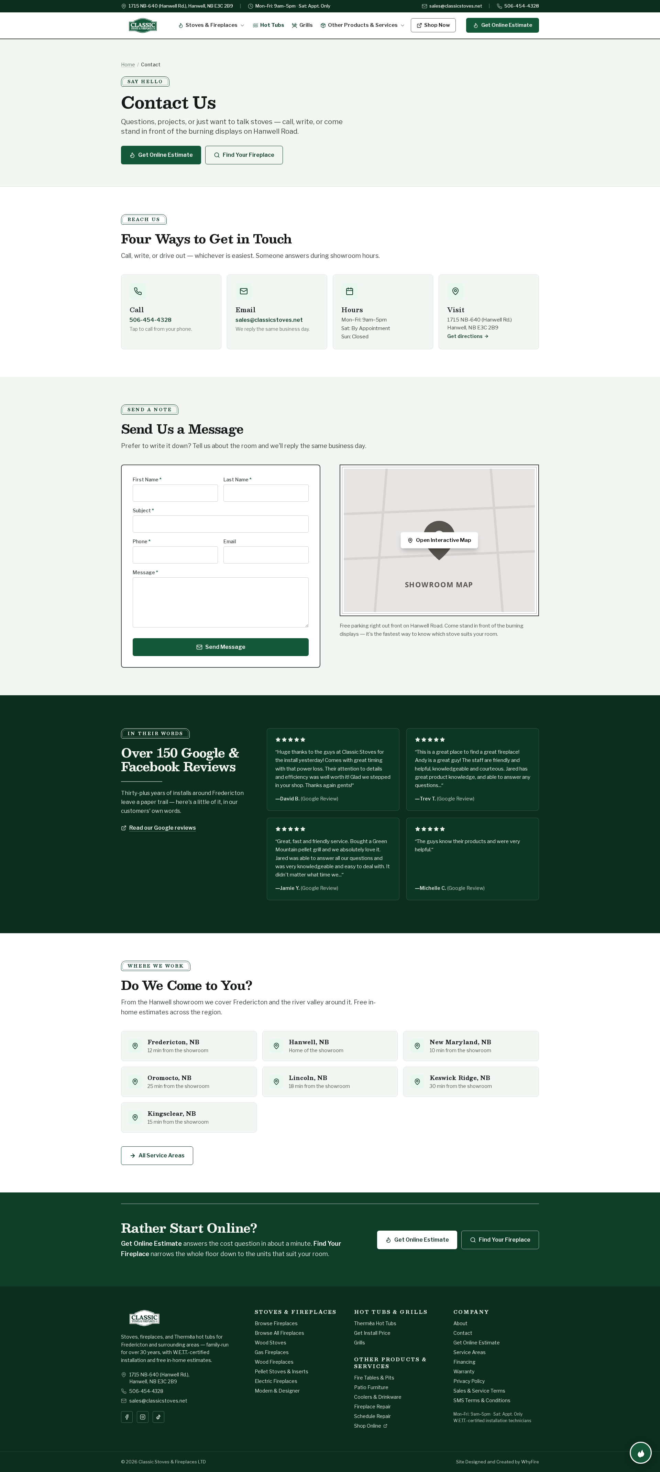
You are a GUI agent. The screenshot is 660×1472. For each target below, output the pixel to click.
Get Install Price (372, 1333)
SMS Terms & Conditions (481, 1400)
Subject (143, 510)
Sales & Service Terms (479, 1391)
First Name (147, 479)
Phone (142, 541)
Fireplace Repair (372, 1406)
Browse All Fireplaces (279, 1333)
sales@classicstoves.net (455, 6)
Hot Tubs (272, 25)
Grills (306, 25)
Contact (462, 1333)
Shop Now (437, 25)
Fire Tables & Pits (374, 1378)
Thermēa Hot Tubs (375, 1323)
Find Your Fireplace (248, 155)
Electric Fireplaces (276, 1381)
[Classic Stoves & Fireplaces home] (143, 25)
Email (229, 541)
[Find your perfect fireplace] (641, 1453)
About (460, 1323)
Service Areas (469, 1352)
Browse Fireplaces (276, 1323)
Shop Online (367, 1426)
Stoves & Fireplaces (212, 25)
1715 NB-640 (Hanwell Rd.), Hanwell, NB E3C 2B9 (181, 6)
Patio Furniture (371, 1387)
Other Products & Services (363, 25)
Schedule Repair (372, 1416)
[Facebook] (127, 1417)
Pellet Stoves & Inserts (281, 1371)
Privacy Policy (469, 1381)
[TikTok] (158, 1417)
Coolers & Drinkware (378, 1397)
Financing (464, 1362)
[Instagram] (142, 1417)
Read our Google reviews (162, 828)
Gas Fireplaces (272, 1352)
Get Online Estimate (506, 25)
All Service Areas (162, 1155)
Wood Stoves (270, 1342)
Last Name (237, 479)
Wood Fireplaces (274, 1362)
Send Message (225, 647)
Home (128, 64)
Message (145, 572)
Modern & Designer (277, 1391)
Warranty (463, 1371)
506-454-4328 (521, 6)
